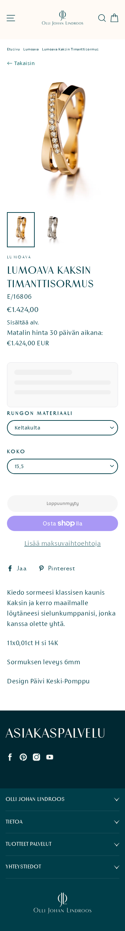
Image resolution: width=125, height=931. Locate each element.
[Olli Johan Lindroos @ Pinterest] (23, 756)
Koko (16, 451)
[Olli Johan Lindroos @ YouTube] (49, 756)
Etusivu (13, 49)
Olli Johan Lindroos (35, 799)
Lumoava (31, 49)
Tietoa (14, 822)
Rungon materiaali (40, 413)
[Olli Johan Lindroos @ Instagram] (36, 756)
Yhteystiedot (23, 866)
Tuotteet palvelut (28, 844)
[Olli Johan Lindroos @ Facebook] (10, 756)
